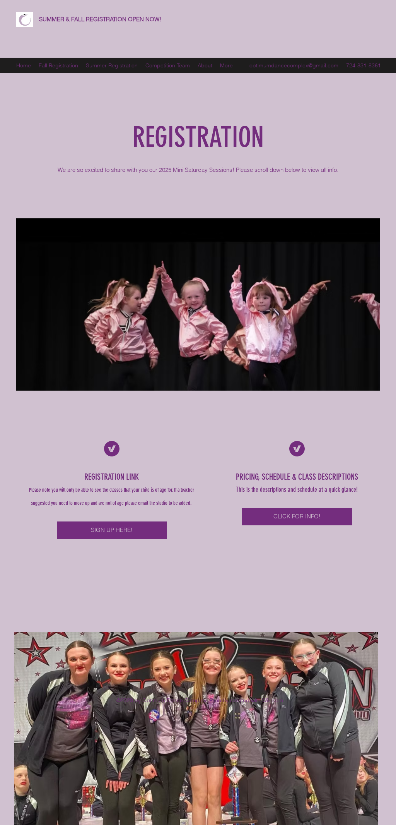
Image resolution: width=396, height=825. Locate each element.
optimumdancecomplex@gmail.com (293, 65)
